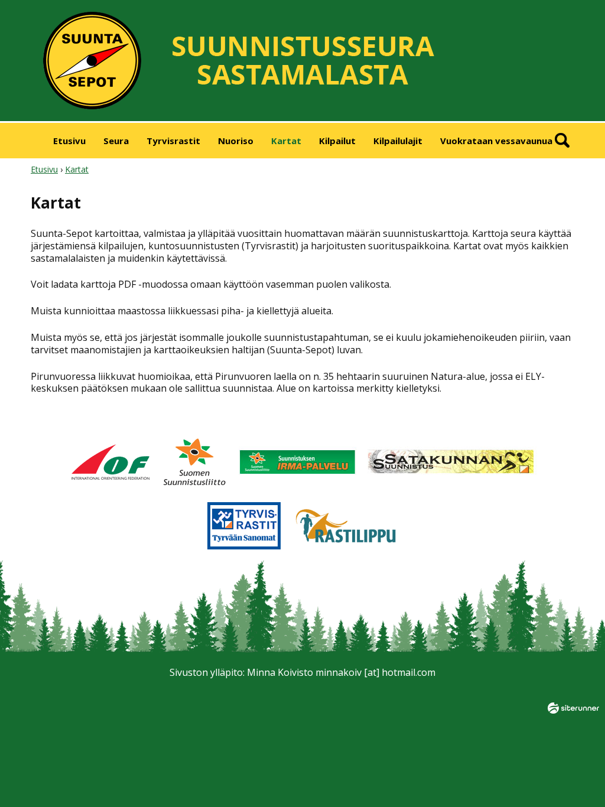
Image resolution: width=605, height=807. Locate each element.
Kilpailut (337, 141)
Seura (116, 141)
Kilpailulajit (397, 141)
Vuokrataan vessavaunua (496, 141)
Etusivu (69, 141)
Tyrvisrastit (173, 141)
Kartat (286, 141)
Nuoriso (235, 141)
